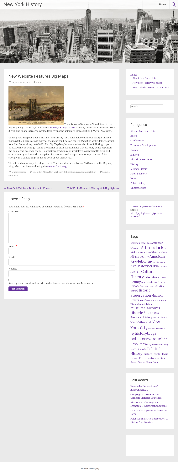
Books (133, 135)
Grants (152, 286)
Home (162, 4)
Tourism (134, 358)
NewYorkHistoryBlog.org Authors (151, 87)
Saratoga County (151, 354)
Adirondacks (153, 247)
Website (12, 268)
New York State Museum (156, 329)
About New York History (146, 78)
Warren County (153, 362)
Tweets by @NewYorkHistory (146, 206)
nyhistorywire (143, 338)
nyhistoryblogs (143, 333)
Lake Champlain (147, 300)
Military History (138, 169)
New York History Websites (147, 82)
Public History (138, 183)
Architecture (156, 261)
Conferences (137, 140)
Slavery (164, 354)
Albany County (139, 256)
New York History (22, 4)
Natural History (138, 173)
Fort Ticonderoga (149, 282)
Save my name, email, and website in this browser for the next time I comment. (50, 283)
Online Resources (71, 172)
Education (151, 277)
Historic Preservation (141, 159)
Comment (14, 211)
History (134, 164)
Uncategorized (19, 172)
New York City (56, 172)
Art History (139, 266)
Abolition (135, 243)
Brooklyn (37, 172)
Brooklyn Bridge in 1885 (62, 127)
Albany (164, 252)
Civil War (155, 266)
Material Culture (146, 304)
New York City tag (57, 166)
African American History (144, 131)
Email (12, 257)
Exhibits (134, 154)
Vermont (141, 362)
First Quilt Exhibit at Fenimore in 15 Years (28, 188)
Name (12, 246)
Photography (140, 349)
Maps (45, 172)
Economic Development (143, 145)
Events (134, 150)
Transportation (88, 172)
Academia (145, 243)
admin (39, 82)
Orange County (152, 345)
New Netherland (140, 322)
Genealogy (144, 286)
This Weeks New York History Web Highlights (93, 188)
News (133, 178)
